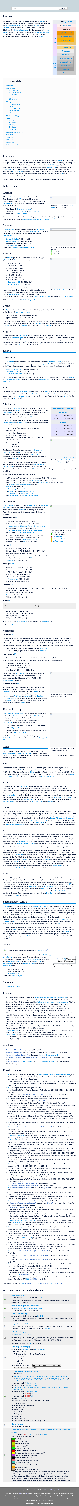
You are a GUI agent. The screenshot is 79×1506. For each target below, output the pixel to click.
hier (20, 1493)
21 (34, 468)
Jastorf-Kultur (57, 537)
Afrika (7, 906)
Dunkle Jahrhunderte (24, 209)
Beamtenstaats (60, 891)
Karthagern (9, 700)
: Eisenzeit (13, 1050)
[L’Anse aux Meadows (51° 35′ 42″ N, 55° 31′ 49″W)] (73, 960)
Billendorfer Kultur (26, 526)
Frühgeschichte (67, 25)
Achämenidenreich (47, 776)
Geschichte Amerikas (14, 955)
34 (21, 769)
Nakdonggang (57, 865)
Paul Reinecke (8, 467)
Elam (32, 772)
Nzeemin (26, 1349)
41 (59, 923)
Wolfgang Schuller (12, 1030)
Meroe (14, 929)
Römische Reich (36, 454)
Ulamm (31, 1434)
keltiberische (7, 694)
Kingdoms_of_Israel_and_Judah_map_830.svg (30, 1378)
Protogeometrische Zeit (13, 369)
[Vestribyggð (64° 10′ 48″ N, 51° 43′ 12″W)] (70, 958)
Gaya (51, 886)
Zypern (8, 310)
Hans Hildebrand (38, 464)
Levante (10, 258)
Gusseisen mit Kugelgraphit (25, 843)
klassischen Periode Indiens (62, 797)
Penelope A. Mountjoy (17, 1135)
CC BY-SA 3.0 (73, 457)
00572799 (58, 1283)
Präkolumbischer (34, 959)
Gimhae (46, 886)
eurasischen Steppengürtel (14, 713)
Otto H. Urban (10, 1034)
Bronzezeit (66, 44)
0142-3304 (33, 1279)
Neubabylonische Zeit (13, 241)
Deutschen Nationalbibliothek (48, 1055)
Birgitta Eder (14, 1140)
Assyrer (19, 344)
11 (26, 341)
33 (4, 739)
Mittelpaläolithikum (66, 62)
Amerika (39, 950)
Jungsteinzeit (66, 51)
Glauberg (11, 491)
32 (18, 683)
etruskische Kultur (23, 396)
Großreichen (7, 235)
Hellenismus (34, 231)
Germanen (15, 625)
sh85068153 (44, 1283)
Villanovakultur (58, 394)
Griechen (27, 696)
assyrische (37, 219)
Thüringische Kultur (39, 526)
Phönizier (14, 300)
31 (15, 654)
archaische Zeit (44, 379)
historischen (7, 169)
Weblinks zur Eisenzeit (13, 1057)
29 (10, 600)
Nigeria (59, 919)
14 (29, 379)
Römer (66, 396)
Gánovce (18, 410)
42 (8, 937)
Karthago (66, 931)
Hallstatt (8, 487)
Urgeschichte (68, 22)
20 (45, 464)
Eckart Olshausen (29, 1220)
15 (9, 381)
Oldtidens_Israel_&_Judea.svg (58, 1378)
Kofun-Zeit (44, 888)
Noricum (15, 459)
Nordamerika (7, 966)
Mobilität (37, 716)
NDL (52, 1283)
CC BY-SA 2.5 (45, 1434)
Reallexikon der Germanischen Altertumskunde (51, 997)
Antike (41, 36)
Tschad (15, 921)
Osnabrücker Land (27, 493)
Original (44, 1188)
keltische (12, 484)
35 (16, 776)
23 (24, 541)
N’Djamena (7, 921)
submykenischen (45, 364)
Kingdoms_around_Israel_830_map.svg (55, 1376)
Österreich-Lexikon (47, 1061)
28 (11, 584)
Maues (50, 801)
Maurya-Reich (28, 799)
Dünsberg (23, 491)
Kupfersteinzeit (66, 47)
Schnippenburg (13, 493)
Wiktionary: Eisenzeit (13, 1052)
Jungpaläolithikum (66, 58)
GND (22, 1283)
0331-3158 (24, 1274)
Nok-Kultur (65, 919)
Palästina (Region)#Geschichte (31, 300)
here (31, 1343)
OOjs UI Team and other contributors (26, 1308)
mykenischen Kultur (23, 312)
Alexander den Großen (42, 296)
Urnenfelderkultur (25, 391)
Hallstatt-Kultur (66, 460)
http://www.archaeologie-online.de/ (36, 1057)
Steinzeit (66, 73)
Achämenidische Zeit (15, 284)
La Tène (24, 489)
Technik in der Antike (13, 987)
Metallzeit (22, 510)
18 (31, 416)
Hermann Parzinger (16, 1227)
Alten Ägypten (23, 335)
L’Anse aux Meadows (13, 973)
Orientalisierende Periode (14, 374)
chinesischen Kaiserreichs (15, 824)
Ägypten (24, 325)
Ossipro (25, 1434)
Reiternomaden (18, 716)
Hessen (31, 491)
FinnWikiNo (18, 1381)
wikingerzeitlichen (29, 963)
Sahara (28, 936)
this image (47, 1328)
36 (18, 776)
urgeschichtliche (14, 294)
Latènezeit (63, 422)
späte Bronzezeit (66, 33)
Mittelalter (45, 621)
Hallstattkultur (21, 422)
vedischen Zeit (10, 795)
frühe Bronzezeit (66, 40)
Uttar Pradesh (23, 786)
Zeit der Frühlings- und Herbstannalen (62, 818)
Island (19, 961)
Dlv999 (27, 1394)
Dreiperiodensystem (39, 906)
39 (69, 886)
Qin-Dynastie (39, 822)
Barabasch (22, 841)
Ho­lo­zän (55, 40)
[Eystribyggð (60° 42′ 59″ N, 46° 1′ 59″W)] (72, 958)
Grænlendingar (16, 976)
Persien (48, 325)
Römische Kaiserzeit (27, 532)
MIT (40, 1308)
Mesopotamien (10, 229)
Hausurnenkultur (13, 526)
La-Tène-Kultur (61, 462)
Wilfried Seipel (27, 1238)
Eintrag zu (12, 1061)
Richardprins (29, 1383)
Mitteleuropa (17, 408)
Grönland (37, 961)
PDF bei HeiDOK (38, 1101)
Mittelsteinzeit (65, 54)
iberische (35, 691)
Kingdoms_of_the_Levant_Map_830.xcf (27, 1376)
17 (73, 408)
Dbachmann (66, 457)
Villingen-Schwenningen (30, 495)
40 (24, 919)
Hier (27, 1493)
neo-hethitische (27, 219)
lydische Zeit (45, 219)
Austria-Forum (28, 1061)
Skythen (14, 728)
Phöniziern (17, 696)
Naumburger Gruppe (25, 530)
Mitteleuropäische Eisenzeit (62, 409)
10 (65, 325)
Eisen (42, 21)
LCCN (37, 1283)
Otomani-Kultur (8, 412)
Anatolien (13, 197)
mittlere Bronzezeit (66, 36)
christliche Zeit (8, 680)
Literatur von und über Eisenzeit (16, 1055)
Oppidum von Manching (23, 484)
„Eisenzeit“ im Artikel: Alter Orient (22, 248)
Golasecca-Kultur (46, 394)
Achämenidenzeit (11, 245)
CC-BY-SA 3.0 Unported (50, 1490)
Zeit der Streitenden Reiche (38, 820)
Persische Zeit (22, 213)
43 (10, 937)
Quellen (71, 377)
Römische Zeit (20, 673)
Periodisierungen (17, 338)
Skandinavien (9, 505)
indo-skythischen (37, 801)
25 (54, 555)
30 (12, 634)
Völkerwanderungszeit (29, 539)
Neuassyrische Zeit (12, 239)
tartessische (7, 691)
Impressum (30, 1503)
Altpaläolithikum (66, 65)
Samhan (15, 861)
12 (40, 343)
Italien (46, 391)
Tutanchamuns (50, 340)
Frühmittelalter (8, 738)
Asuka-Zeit (72, 891)
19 (26, 458)
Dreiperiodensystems (21, 30)
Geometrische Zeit (12, 371)
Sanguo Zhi (24, 859)
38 (70, 884)
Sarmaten (17, 732)
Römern (22, 702)
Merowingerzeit (13, 579)
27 (11, 563)
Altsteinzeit (65, 69)
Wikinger (11, 961)
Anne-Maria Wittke (16, 1220)
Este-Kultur (36, 394)
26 (31, 557)
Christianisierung (21, 621)
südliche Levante (59, 290)
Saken (20, 728)
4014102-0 (28, 1283)
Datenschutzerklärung (45, 1503)
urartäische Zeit (34, 211)
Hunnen (24, 732)
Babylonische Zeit (14, 282)
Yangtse (73, 816)
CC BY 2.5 (40, 1316)
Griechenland (9, 362)
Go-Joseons (19, 855)
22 (16, 517)
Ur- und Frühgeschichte (13, 25)
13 (8, 365)
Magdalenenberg (13, 495)
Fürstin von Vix (43, 482)
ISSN (18, 1274)
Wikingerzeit (10, 560)
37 (36, 863)
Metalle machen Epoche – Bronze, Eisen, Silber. (37, 1094)
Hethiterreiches (8, 203)
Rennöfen (49, 893)
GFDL (40, 1298)
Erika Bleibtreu (38, 770)
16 (22, 398)
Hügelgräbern (7, 722)
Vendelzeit (9, 595)
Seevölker (7, 260)
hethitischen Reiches (42, 32)
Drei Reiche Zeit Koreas (21, 868)
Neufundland (7, 963)
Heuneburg (35, 480)
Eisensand (16, 895)
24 (11, 545)
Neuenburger (12, 489)
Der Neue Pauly (18, 1222)
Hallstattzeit (63, 412)
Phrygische (22, 211)
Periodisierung (53, 165)
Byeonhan (46, 859)
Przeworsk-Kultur (59, 539)
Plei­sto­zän (55, 65)
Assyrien (6, 325)
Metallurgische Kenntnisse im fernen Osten (17, 753)
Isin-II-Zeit (40, 229)
